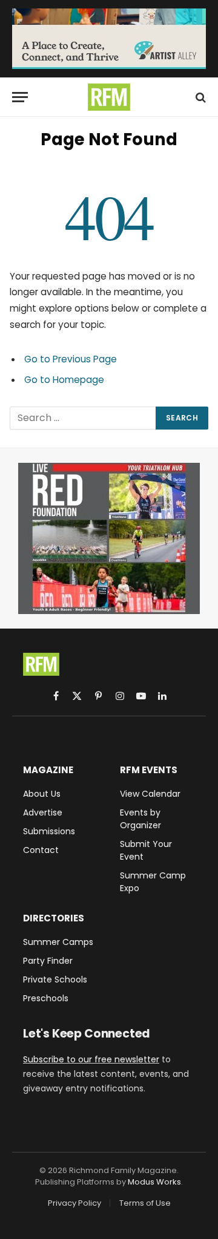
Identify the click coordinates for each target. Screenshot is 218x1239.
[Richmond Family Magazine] (109, 97)
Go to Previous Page (70, 359)
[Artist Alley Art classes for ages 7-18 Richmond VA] (109, 38)
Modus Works (154, 1182)
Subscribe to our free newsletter (91, 1059)
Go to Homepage (64, 379)
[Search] (199, 97)
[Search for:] (83, 418)
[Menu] (20, 97)
